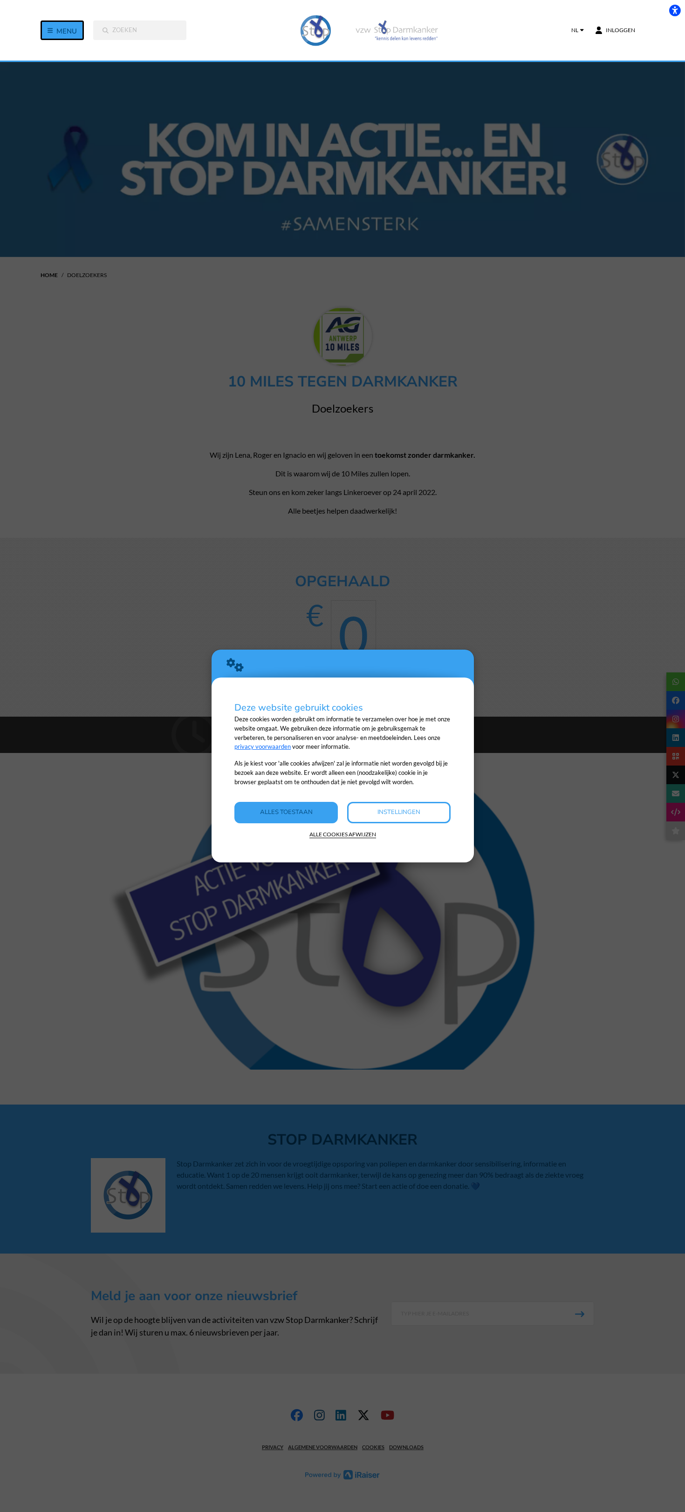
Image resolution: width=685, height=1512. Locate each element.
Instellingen (398, 812)
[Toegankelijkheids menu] (674, 10)
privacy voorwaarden (262, 746)
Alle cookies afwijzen (342, 834)
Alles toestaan (286, 812)
